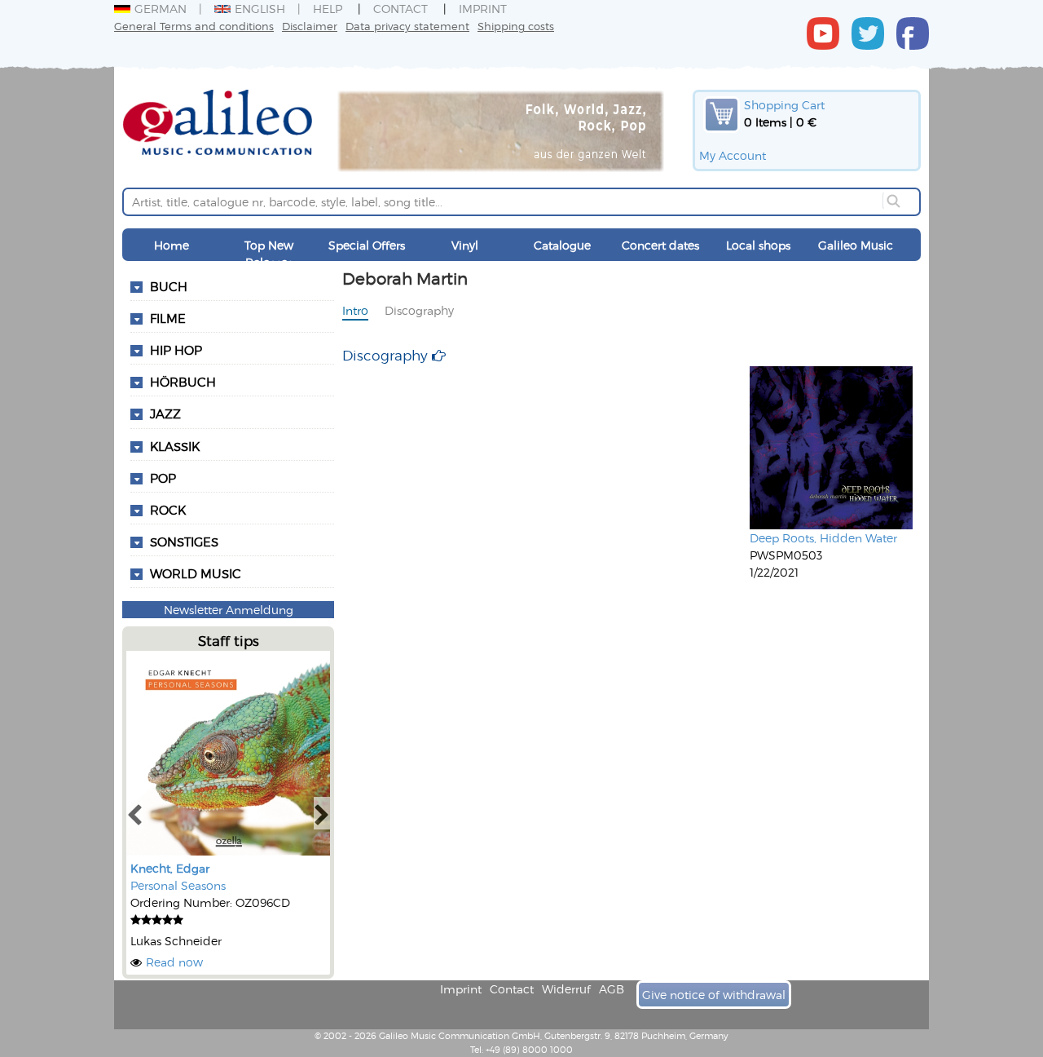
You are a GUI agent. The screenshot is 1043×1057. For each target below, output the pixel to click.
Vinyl (464, 245)
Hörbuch (183, 381)
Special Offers (366, 245)
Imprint (483, 8)
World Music (195, 573)
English (260, 8)
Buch (168, 286)
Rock (168, 509)
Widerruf (566, 989)
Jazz (165, 413)
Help (327, 8)
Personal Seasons (178, 885)
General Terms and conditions (194, 26)
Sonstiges (184, 541)
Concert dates (660, 245)
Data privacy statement (407, 26)
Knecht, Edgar (169, 868)
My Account (732, 155)
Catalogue (562, 245)
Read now (174, 962)
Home (171, 245)
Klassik (175, 446)
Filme (168, 318)
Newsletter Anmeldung (228, 610)
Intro (355, 310)
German (160, 8)
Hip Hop (176, 350)
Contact (400, 8)
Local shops (758, 245)
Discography (419, 310)
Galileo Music (855, 245)
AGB (611, 989)
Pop (163, 478)
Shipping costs (515, 26)
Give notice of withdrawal (714, 995)
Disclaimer (309, 26)
